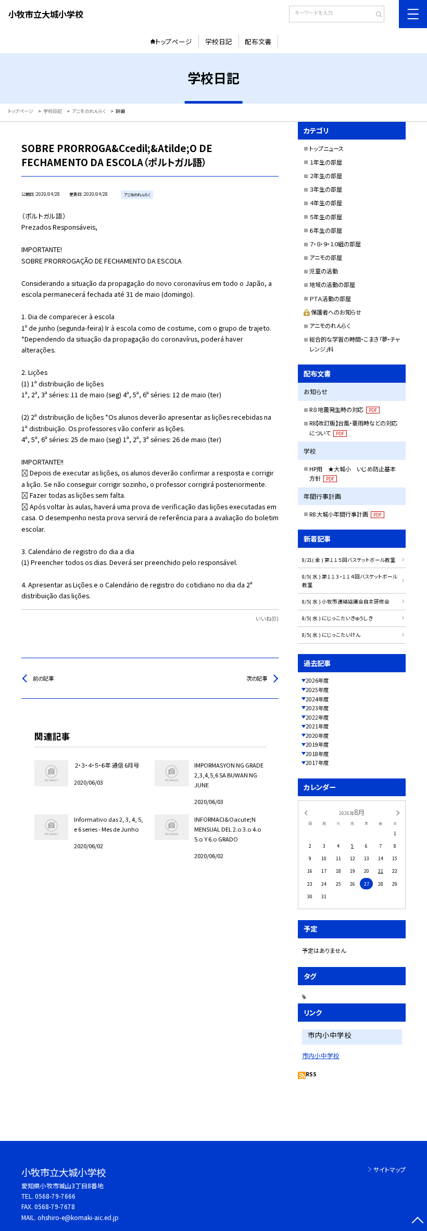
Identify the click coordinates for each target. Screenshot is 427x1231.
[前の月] (305, 812)
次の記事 (256, 678)
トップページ (173, 41)
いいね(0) (267, 618)
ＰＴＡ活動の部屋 (330, 298)
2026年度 (317, 680)
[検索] (375, 15)
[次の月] (397, 812)
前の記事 (43, 678)
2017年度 (317, 763)
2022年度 (317, 717)
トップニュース (326, 148)
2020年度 (317, 735)
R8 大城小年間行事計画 (345, 514)
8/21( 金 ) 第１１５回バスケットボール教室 (348, 559)
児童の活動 (323, 271)
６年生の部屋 (325, 230)
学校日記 (218, 41)
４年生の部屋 (325, 202)
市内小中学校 (321, 1055)
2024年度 (317, 699)
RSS (311, 1074)
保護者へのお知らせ (336, 312)
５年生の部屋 (325, 216)
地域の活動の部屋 (332, 284)
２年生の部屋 (325, 175)
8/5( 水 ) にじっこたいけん (331, 634)
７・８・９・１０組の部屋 (335, 244)
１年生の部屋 (325, 162)
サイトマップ (389, 1169)
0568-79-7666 (55, 1195)
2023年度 (317, 708)
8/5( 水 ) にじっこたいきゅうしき (337, 618)
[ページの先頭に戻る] (417, 1221)
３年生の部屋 (325, 189)
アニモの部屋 (325, 257)
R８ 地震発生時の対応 (343, 409)
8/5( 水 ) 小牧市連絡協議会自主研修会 (346, 601)
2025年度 (317, 690)
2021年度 (317, 726)
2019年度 (317, 744)
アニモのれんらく (330, 325)
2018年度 (317, 754)
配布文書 (258, 41)
